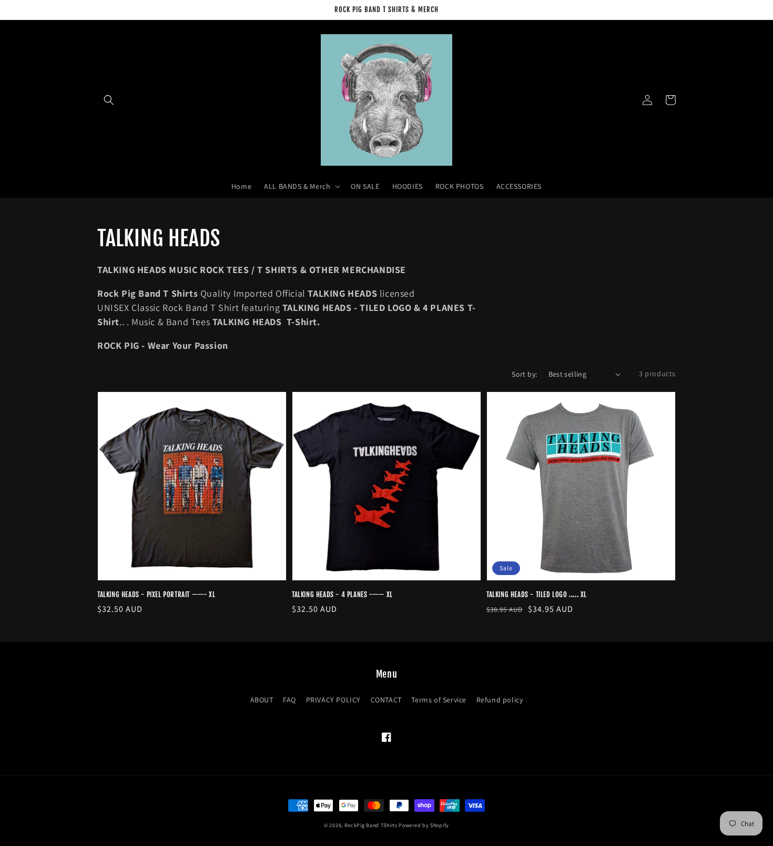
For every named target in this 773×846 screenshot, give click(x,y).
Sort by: (524, 374)
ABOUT (261, 699)
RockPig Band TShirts (371, 825)
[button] (108, 100)
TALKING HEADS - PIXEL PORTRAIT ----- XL (156, 594)
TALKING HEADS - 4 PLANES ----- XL (342, 594)
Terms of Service (438, 699)
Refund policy (499, 699)
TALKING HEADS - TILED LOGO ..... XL (536, 594)
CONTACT (386, 699)
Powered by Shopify (424, 825)
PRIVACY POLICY (333, 699)
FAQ (289, 699)
